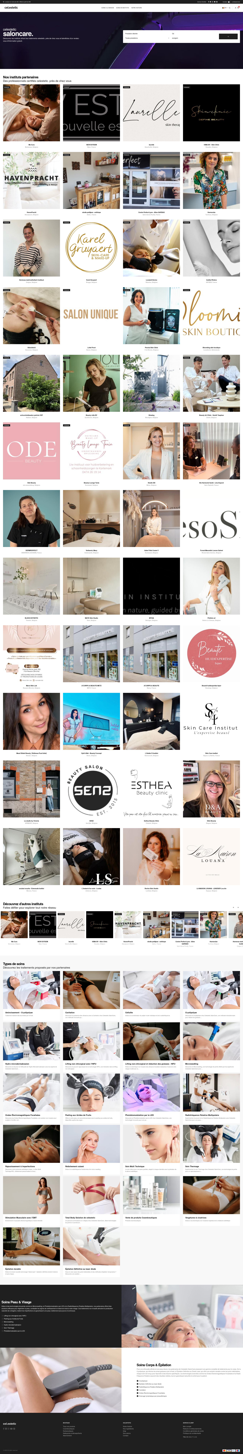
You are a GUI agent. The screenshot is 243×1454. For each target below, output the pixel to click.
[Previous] (233, 907)
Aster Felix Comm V (151, 550)
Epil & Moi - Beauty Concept (91, 753)
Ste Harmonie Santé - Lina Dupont (211, 483)
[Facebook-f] (3, 1428)
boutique (225, 2)
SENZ (91, 821)
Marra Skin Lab (31, 686)
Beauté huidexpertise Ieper (211, 686)
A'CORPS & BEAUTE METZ (91, 686)
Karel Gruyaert (91, 280)
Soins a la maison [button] (107, 8)
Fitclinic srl (211, 618)
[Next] (238, 907)
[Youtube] (11, 1428)
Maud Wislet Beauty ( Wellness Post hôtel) (31, 753)
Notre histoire (127, 1426)
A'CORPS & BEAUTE (151, 686)
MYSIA (151, 618)
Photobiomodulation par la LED (14, 1331)
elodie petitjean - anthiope (91, 212)
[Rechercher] (230, 8)
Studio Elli (151, 483)
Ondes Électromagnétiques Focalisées (152, 1393)
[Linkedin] (6, 1428)
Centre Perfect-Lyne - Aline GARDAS (151, 212)
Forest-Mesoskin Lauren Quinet (211, 550)
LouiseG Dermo (151, 280)
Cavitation (142, 1390)
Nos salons (127, 1433)
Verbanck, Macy (91, 550)
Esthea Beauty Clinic (151, 821)
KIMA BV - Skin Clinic (211, 145)
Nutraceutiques (68, 1431)
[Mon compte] (236, 8)
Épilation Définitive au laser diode (150, 1384)
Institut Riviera (211, 280)
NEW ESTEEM (91, 145)
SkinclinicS (32, 347)
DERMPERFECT (31, 550)
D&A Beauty (211, 821)
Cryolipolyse (143, 1381)
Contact (125, 1435)
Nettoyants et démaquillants (72, 1433)
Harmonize (211, 212)
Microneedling (8, 1322)
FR (225, 8)
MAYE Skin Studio (91, 618)
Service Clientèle (201, 2)
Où (173, 33)
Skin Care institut (211, 753)
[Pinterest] (14, 1428)
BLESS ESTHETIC (31, 618)
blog (124, 1431)
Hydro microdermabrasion (12, 1325)
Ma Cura (32, 145)
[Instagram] (8, 1428)
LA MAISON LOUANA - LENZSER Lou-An (211, 888)
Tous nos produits (69, 1426)
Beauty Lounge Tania (91, 483)
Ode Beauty (31, 483)
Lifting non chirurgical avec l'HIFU (15, 1316)
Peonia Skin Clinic (151, 347)
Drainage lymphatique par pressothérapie (153, 1396)
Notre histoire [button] (136, 8)
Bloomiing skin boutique (211, 347)
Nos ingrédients (128, 1429)
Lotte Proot (92, 347)
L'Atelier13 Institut (151, 753)
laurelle (151, 145)
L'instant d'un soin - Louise (91, 888)
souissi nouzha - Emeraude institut (31, 888)
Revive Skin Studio (151, 888)
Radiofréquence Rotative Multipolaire (151, 1387)
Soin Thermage (9, 1328)
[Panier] (238, 8)
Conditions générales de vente (193, 1431)
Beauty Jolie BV (91, 415)
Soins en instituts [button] (122, 8)
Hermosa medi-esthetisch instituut (31, 280)
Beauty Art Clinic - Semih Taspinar (211, 415)
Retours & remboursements (192, 1429)
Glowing (151, 415)
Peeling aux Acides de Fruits (13, 1319)
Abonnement (67, 1435)
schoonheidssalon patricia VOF (31, 415)
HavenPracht (31, 212)
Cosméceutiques (68, 1429)
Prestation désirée (131, 33)
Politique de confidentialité (192, 1433)
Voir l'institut (32, 139)
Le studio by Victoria (31, 821)
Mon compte (187, 1426)
